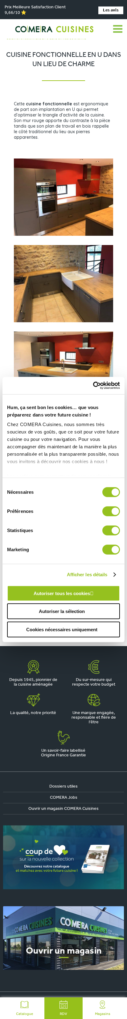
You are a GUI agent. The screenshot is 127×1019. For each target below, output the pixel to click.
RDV (63, 1014)
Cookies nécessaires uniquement (61, 629)
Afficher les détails (87, 574)
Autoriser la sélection (62, 611)
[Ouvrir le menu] (117, 29)
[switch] (111, 511)
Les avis (111, 10)
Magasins (102, 1014)
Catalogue (24, 1014)
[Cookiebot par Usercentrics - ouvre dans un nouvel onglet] (93, 386)
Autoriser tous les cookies (62, 593)
